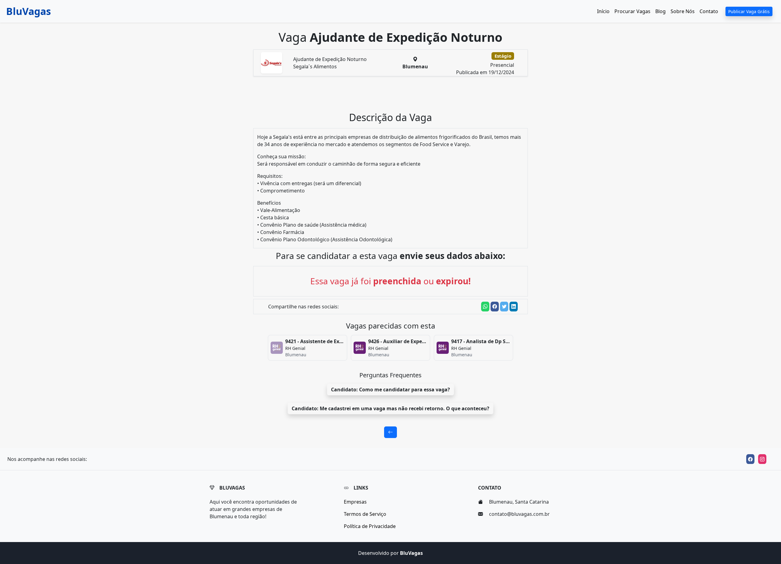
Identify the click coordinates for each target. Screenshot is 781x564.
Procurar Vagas (632, 11)
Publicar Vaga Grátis (749, 11)
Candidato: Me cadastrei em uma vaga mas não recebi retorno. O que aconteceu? (390, 408)
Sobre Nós (683, 11)
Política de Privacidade (370, 526)
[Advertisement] (394, 96)
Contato (709, 11)
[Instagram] (762, 459)
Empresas (355, 501)
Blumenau (415, 66)
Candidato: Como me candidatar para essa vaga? (390, 389)
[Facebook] (750, 459)
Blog (660, 11)
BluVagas (28, 11)
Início (603, 11)
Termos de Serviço (365, 514)
